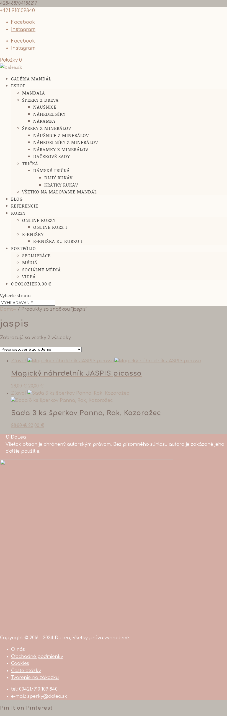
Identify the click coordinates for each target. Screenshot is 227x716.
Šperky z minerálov (46, 128)
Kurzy (18, 213)
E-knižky (33, 234)
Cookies (20, 663)
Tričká (30, 163)
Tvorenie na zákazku (35, 677)
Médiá (29, 262)
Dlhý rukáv (58, 177)
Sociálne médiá (41, 269)
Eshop (18, 85)
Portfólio (23, 248)
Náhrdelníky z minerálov (65, 142)
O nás (18, 649)
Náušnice (44, 107)
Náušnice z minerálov (61, 135)
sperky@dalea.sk (47, 696)
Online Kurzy (39, 220)
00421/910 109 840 (38, 689)
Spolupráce (36, 255)
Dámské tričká (51, 170)
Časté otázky (26, 670)
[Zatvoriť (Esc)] (221, 6)
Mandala (33, 93)
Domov (8, 309)
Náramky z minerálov (60, 149)
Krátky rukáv (61, 185)
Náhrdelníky (49, 114)
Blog (17, 199)
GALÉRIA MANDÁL (31, 78)
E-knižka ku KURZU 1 (58, 241)
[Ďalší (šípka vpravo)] (217, 358)
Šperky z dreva (40, 100)
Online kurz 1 (50, 227)
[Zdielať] (209, 6)
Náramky (44, 121)
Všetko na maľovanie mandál (59, 191)
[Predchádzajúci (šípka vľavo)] (9, 358)
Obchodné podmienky (37, 656)
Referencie (24, 206)
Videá (29, 276)
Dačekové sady (51, 156)
